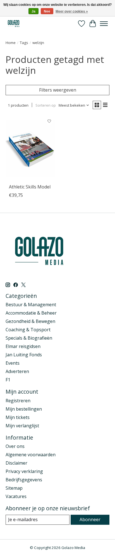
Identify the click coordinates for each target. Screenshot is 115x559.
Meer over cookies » (72, 11)
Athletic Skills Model (30, 187)
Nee (47, 11)
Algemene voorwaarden (31, 455)
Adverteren (17, 371)
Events (13, 363)
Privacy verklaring (24, 471)
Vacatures (16, 496)
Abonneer (90, 519)
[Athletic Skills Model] (30, 148)
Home (11, 42)
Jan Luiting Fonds (24, 355)
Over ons (15, 446)
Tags (24, 42)
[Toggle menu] (103, 23)
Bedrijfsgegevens (24, 480)
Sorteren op (45, 105)
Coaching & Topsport (28, 330)
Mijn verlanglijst (22, 426)
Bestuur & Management (31, 304)
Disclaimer (16, 463)
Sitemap (14, 488)
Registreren (18, 401)
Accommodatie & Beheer (31, 313)
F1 (8, 380)
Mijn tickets (18, 417)
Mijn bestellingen (24, 409)
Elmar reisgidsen (23, 346)
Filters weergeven (57, 90)
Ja (33, 11)
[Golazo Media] (14, 23)
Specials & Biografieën (29, 338)
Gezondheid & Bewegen (30, 321)
